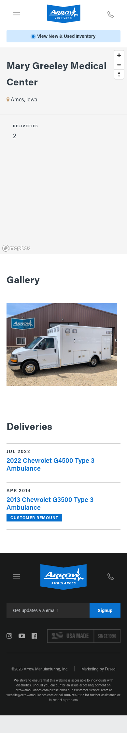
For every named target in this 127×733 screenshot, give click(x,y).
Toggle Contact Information (110, 14)
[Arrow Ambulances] (63, 14)
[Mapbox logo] (16, 248)
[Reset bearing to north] (119, 74)
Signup (105, 610)
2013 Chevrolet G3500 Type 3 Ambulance (50, 503)
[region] (63, 99)
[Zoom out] (119, 64)
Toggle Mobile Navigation (16, 14)
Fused (110, 668)
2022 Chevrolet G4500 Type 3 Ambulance (50, 464)
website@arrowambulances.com (30, 695)
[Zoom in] (119, 55)
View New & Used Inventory (66, 36)
